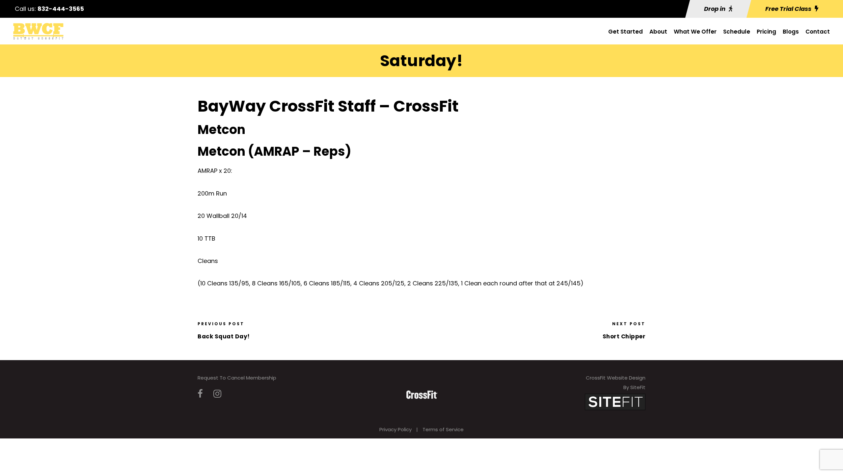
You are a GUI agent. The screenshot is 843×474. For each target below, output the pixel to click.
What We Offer (695, 32)
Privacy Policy (395, 429)
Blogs (791, 32)
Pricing (766, 32)
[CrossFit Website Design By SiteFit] (615, 401)
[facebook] (200, 394)
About (658, 32)
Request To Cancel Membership (237, 377)
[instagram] (217, 394)
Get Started (625, 32)
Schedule (736, 32)
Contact (817, 32)
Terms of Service (443, 429)
